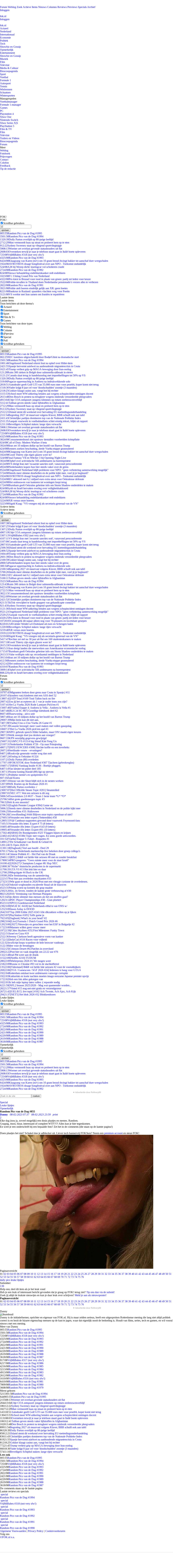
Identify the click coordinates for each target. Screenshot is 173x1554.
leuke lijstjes (17, 1280)
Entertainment (7, 52)
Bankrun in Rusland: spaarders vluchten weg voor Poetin (35, 291)
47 (156, 1273)
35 (116, 1273)
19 (62, 1273)
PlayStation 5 (7, 126)
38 (126, 1273)
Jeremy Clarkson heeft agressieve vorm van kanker (31, 936)
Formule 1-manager (10, 104)
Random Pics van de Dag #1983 (26, 1372)
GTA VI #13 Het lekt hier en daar (23, 869)
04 (11, 1273)
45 (150, 1273)
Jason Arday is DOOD (17, 909)
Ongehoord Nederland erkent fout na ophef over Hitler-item (36, 363)
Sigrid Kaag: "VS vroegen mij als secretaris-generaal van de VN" (39, 503)
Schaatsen (5, 92)
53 (4, 1276)
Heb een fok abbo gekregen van (21, 979)
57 (18, 1276)
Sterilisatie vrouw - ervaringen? (21, 750)
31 (102, 1273)
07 (21, 1273)
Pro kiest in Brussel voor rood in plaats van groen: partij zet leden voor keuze (45, 279)
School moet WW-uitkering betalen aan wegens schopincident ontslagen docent (46, 393)
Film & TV (6, 129)
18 (58, 1273)
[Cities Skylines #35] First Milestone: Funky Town (32, 930)
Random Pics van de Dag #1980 (26, 1384)
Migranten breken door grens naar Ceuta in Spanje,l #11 (35, 692)
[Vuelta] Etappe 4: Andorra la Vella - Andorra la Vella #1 (35, 707)
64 (42, 1276)
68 (55, 1276)
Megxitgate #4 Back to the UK (21, 872)
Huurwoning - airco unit (17, 713)
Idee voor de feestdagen (17, 945)
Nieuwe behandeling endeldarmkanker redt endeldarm (32, 273)
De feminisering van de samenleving (24, 875)
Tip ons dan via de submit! (100, 1292)
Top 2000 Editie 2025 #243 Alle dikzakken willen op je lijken (38, 912)
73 (72, 1276)
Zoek (19, 7)
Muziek (4, 58)
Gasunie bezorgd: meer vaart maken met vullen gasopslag (35, 726)
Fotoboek (5, 153)
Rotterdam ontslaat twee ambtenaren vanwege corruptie (34, 973)
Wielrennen (6, 89)
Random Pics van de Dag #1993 (21, 257)
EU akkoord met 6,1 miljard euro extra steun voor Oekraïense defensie (42, 479)
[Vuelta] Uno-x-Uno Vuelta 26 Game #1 (26, 722)
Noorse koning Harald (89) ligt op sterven (26, 771)
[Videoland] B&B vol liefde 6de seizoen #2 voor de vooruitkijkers (40, 967)
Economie (5, 37)
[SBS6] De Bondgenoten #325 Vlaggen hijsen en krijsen (35, 832)
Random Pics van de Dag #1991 (21, 285)
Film (2, 62)
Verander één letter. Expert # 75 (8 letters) (26, 823)
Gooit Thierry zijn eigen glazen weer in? (26, 454)
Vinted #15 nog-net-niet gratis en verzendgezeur (30, 988)
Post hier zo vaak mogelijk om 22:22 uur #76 (29, 951)
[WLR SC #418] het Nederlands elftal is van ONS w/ (33, 906)
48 (160, 1273)
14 (45, 1273)
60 (28, 1276)
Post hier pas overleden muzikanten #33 (25, 878)
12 (38, 1273)
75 (79, 1276)
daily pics (5, 1280)
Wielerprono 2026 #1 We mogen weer (25, 960)
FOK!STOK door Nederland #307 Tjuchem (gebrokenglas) (37, 762)
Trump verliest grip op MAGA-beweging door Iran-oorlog (35, 369)
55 (11, 1276)
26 (85, 1273)
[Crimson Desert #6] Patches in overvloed (26, 948)
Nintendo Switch (9, 119)
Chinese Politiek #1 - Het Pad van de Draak (27, 854)
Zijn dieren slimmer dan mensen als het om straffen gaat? (34, 896)
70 (62, 1276)
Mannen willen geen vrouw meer (22, 927)
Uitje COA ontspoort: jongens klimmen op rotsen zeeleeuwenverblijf (41, 399)
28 (92, 1273)
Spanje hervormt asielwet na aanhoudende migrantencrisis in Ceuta (40, 366)
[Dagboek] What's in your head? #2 (23, 918)
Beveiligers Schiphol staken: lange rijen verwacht (30, 424)
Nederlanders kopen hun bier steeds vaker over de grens (34, 467)
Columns (52, 7)
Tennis (3, 86)
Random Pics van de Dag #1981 (26, 1381)
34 (112, 1273)
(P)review (8, 333)
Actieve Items (30, 7)
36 (119, 1273)
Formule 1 (5, 80)
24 (79, 1273)
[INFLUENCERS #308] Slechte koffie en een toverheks (34, 747)
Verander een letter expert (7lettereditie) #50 (28, 817)
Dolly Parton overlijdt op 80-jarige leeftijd (26, 239)
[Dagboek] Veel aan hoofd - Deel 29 (24, 848)
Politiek (4, 40)
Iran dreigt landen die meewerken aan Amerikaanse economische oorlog (42, 648)
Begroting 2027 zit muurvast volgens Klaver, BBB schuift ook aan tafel (42, 415)
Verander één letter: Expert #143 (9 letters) (27, 826)
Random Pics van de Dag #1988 (21, 1038)
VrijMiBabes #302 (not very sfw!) (22, 535)
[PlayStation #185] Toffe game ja (22, 915)
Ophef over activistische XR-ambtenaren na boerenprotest (35, 460)
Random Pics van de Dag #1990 (21, 1032)
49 (163, 1273)
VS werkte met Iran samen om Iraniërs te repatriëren (32, 294)
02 (4, 1273)
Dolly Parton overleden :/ (18, 787)
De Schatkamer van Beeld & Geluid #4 (26, 841)
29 (95, 1273)
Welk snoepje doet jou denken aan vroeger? (27, 735)
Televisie (4, 65)
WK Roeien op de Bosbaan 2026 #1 (24, 784)
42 (139, 1273)
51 (170, 1273)
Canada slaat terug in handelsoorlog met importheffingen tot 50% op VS (42, 375)
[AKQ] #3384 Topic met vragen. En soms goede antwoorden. (38, 835)
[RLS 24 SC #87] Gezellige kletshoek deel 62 (29, 710)
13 (41, 1273)
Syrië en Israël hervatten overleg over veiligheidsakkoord (34, 488)
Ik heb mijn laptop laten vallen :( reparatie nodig (30, 982)
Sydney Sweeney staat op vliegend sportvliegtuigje (31, 245)
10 (31, 1273)
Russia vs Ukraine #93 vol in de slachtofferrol (29, 964)
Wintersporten (7, 95)
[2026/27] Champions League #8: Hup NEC (29, 863)
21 (68, 1273)
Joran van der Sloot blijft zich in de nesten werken (31, 780)
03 (8, 1273)
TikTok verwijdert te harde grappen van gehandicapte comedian (37, 602)
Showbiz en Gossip (10, 46)
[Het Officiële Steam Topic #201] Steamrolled (29, 790)
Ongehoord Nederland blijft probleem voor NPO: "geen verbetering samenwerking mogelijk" (54, 470)
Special (7, 337)
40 (133, 1273)
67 (52, 1276)
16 (52, 1273)
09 (28, 1273)
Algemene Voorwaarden (13, 1531)
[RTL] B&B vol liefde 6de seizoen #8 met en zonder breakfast (38, 857)
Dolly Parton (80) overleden (19, 759)
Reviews (62, 7)
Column (7, 330)
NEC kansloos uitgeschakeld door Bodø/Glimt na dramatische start (39, 357)
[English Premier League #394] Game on (26, 805)
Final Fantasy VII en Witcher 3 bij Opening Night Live (33, 457)
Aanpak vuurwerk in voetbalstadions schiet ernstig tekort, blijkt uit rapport (44, 421)
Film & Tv (9, 317)
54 (8, 1276)
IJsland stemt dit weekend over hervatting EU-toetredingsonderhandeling (43, 412)
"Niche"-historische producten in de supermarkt (30, 866)
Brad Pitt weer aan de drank (19, 954)
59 (25, 1276)
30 (99, 1273)
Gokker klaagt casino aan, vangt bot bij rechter (29, 390)
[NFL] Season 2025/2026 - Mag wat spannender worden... (35, 985)
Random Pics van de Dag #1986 (26, 1363)
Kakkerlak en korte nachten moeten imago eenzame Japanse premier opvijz (44, 976)
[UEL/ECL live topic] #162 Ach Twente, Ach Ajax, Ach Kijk (38, 991)
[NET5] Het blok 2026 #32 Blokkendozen (28, 994)
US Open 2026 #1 (14, 845)
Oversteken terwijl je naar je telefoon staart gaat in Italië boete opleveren (42, 251)
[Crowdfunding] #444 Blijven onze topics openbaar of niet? (36, 814)
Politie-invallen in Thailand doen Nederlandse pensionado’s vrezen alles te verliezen (49, 282)
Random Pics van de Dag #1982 (26, 1375)
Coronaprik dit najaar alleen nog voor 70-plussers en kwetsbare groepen (43, 620)
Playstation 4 (7, 113)
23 (75, 1273)
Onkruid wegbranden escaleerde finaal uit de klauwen (33, 884)
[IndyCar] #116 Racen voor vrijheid (23, 939)
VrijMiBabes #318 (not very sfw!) (22, 254)
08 (25, 1273)
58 (21, 1276)
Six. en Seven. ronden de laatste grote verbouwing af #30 (35, 890)
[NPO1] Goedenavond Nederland (22, 903)
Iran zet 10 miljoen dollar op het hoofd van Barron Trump (35, 445)
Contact (4, 159)
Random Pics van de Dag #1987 (21, 1041)
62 (35, 1276)
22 (72, 1273)
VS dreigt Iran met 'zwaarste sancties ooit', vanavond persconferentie (41, 463)
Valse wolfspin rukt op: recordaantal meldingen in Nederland (36, 654)
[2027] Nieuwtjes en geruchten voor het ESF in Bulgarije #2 (37, 924)
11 (35, 1273)
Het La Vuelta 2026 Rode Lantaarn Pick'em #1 (29, 704)
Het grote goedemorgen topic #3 (22, 799)
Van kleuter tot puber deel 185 (20, 768)
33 (109, 1273)
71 (65, 1276)
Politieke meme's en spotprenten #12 (24, 774)
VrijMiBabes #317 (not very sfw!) (25, 1360)
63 (38, 1276)
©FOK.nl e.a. (7, 1537)
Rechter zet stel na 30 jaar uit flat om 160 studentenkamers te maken (40, 639)
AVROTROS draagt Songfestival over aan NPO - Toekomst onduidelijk (43, 263)
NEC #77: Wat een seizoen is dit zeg (24, 793)
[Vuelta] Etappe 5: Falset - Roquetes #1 (24, 838)
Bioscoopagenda (9, 71)
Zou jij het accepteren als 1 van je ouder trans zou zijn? (33, 701)
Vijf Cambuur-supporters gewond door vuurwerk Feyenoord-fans (40, 820)
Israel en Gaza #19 (14, 933)
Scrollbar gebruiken (13, 223)
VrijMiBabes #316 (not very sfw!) (27, 1378)
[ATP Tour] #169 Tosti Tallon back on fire (27, 698)
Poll (5, 340)
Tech (2, 43)
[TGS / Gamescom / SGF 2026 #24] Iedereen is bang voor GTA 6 (40, 970)
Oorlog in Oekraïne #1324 (19, 756)
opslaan (5, 230)
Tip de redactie (8, 168)
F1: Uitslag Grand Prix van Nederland (25, 276)
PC (1, 110)
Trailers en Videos (9, 138)
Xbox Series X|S (9, 123)
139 (2, 1286)
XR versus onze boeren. (17, 500)
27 (89, 1273)
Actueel (4, 28)
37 (122, 1273)
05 (15, 1273)
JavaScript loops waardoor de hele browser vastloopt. (32, 942)
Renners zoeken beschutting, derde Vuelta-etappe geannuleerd (37, 448)
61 (31, 1276)
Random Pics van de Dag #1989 (21, 1035)
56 (15, 1276)
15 (48, 1273)
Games (3, 107)
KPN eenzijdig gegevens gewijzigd (23, 738)
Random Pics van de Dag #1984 (26, 1369)
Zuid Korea (10, 777)
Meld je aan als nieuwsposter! (90, 1295)
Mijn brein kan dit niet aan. (19, 719)
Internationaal (7, 34)
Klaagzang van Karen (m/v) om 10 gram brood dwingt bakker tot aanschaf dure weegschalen (54, 260)
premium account (113, 1133)
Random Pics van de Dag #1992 (21, 270)
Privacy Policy (35, 1531)
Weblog (12, 7)
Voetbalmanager (8, 101)
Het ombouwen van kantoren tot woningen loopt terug (33, 482)
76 (82, 1276)
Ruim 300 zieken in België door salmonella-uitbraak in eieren (36, 372)
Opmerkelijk (6, 49)
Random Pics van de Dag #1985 (26, 1366)
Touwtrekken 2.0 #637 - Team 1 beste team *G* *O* (33, 796)
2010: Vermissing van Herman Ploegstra (26, 893)
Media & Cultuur (9, 68)
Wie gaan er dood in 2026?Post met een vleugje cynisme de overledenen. (44, 881)
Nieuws (42, 7)
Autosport (5, 83)
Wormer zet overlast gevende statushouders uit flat (31, 248)
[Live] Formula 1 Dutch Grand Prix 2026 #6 (29, 921)
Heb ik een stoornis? (14, 802)
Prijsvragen (6, 156)
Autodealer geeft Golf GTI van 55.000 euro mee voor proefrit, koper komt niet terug (49, 384)
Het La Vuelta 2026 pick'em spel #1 (24, 729)
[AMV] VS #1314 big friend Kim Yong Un (28, 741)
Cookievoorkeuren (55, 1531)
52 (1, 1276)
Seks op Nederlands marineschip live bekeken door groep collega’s (40, 851)
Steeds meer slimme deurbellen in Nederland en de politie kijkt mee (40, 808)
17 (55, 1273)
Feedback (5, 165)
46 (153, 1273)
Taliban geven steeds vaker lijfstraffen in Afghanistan (32, 402)
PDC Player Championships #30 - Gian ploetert (30, 899)
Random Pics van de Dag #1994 (21, 236)
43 (143, 1273)
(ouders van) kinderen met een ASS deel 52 (28, 695)
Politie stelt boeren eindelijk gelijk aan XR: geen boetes (34, 288)
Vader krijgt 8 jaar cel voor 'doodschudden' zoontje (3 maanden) (38, 387)
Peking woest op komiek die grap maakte (26, 887)
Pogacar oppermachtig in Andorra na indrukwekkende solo (35, 381)
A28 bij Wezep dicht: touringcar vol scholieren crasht (32, 266)
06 (18, 1273)
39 (129, 1273)
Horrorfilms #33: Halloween (19, 811)
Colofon (4, 162)
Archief (91, 7)
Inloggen (4, 10)
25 (82, 1273)
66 (48, 1276)
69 (58, 1276)
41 (136, 1273)
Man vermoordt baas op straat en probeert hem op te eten (34, 242)
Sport (3, 74)
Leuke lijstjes (7, 1105)
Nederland (5, 31)
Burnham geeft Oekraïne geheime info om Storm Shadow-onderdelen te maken (46, 485)
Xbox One (5, 116)
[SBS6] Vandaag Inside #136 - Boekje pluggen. (30, 765)
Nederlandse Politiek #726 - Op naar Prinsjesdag (31, 744)
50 (166, 1273)
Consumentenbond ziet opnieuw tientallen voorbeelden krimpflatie (40, 439)
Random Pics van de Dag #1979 (26, 1387)
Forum (3, 7)
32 (106, 1273)
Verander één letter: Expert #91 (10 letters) (27, 829)
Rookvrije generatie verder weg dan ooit (26, 753)
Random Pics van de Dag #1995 (21, 233)
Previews (72, 7)
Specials (82, 7)
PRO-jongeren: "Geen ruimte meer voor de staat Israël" (34, 860)
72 (69, 1276)
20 (65, 1273)
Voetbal (4, 77)
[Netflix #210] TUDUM (18, 957)
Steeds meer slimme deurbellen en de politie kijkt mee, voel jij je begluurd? (44, 473)
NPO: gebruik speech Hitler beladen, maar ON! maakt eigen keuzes (40, 732)
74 (75, 1276)
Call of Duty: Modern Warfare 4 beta (23, 442)
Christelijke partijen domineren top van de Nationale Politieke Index (40, 418)
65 (45, 1276)
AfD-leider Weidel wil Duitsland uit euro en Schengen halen (36, 623)
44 (146, 1273)
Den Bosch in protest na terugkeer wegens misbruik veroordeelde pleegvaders (46, 396)
